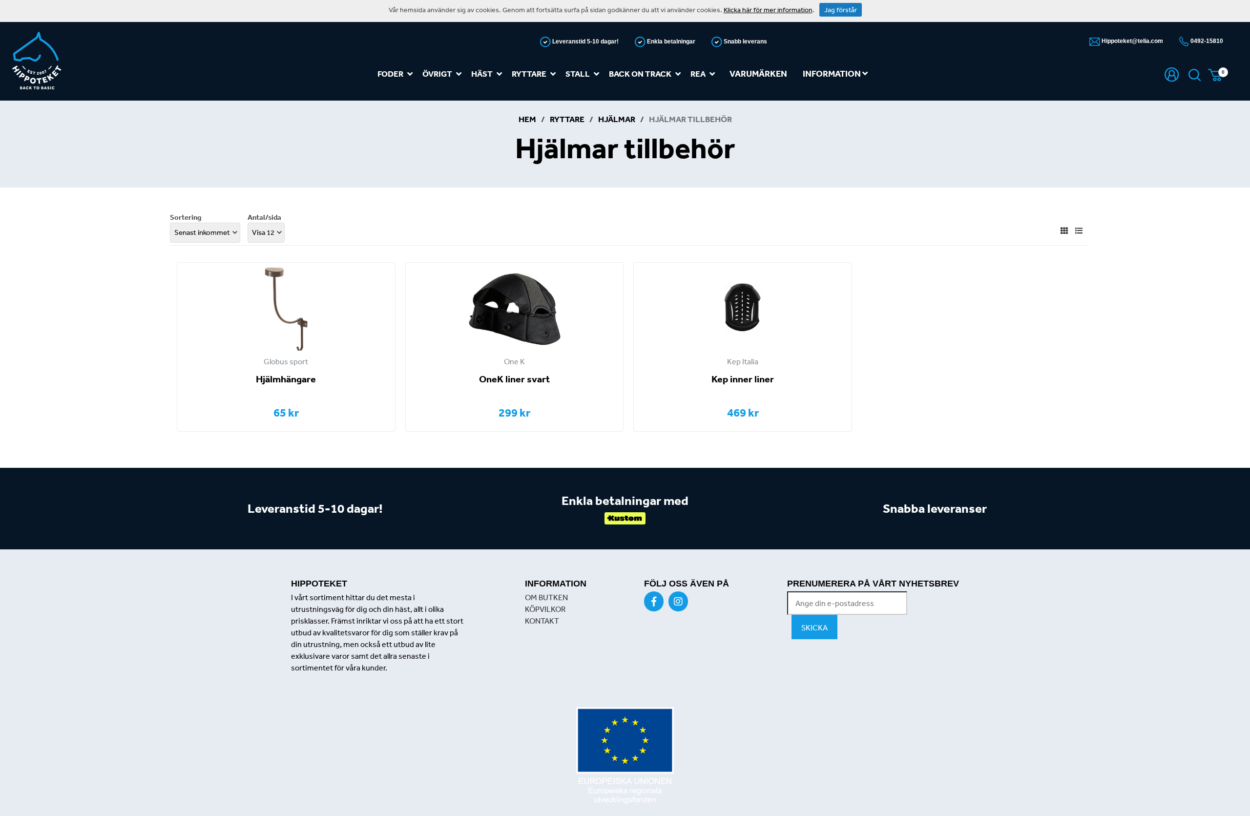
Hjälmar (616, 119)
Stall (577, 73)
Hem (527, 119)
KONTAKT (542, 621)
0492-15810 (1206, 41)
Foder (390, 73)
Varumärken (758, 73)
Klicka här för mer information (768, 9)
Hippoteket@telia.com (1131, 41)
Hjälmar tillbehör (690, 119)
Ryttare (529, 73)
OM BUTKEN (546, 597)
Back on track (640, 73)
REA (698, 73)
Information (832, 73)
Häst (482, 73)
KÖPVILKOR (545, 609)
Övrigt (437, 73)
